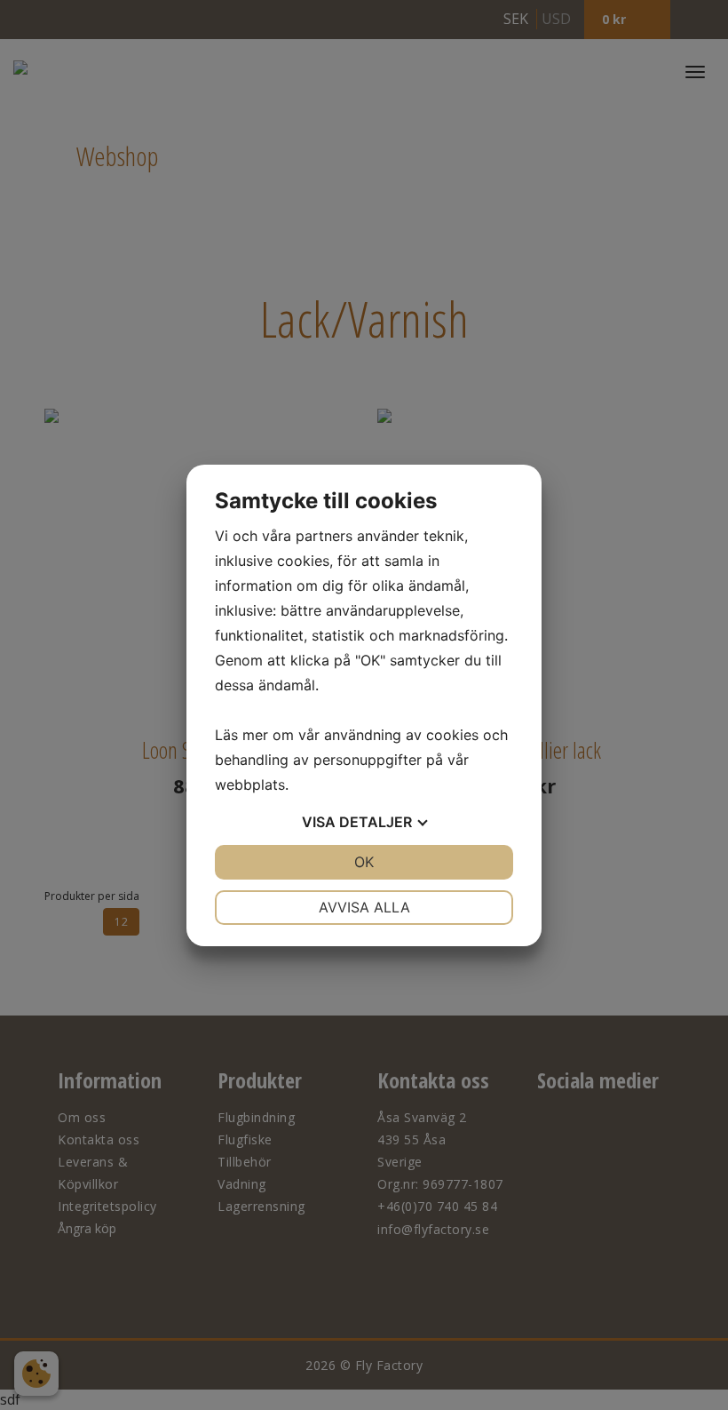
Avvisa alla (364, 907)
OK (364, 862)
